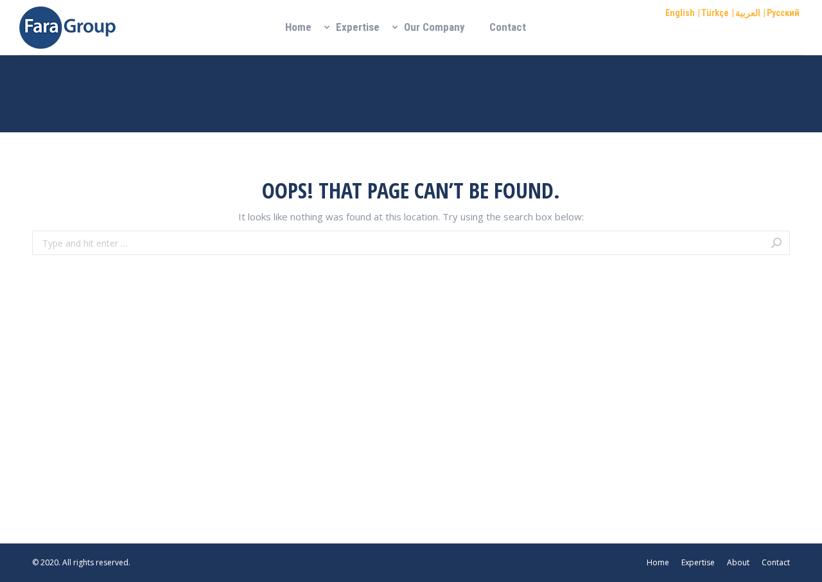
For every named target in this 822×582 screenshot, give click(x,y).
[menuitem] (298, 27)
